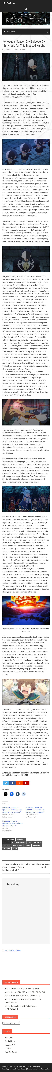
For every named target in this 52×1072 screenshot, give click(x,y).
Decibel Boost (10, 1041)
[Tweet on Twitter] (6, 783)
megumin (7, 849)
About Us (8, 1037)
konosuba (37, 846)
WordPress (22, 1069)
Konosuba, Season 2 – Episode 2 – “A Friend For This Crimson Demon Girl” (35, 809)
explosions (17, 846)
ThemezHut (45, 1069)
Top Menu (11, 3)
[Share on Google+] (26, 783)
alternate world (18, 842)
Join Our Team (11, 1052)
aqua (29, 842)
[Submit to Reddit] (19, 783)
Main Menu (11, 31)
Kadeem (25, 49)
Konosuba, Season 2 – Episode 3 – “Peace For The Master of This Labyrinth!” (12, 809)
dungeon (7, 846)
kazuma (27, 846)
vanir (15, 849)
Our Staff (8, 1048)
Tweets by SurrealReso (11, 950)
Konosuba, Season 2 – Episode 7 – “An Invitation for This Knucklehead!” (12, 823)
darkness (37, 842)
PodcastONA (10, 1045)
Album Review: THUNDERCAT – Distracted (22, 996)
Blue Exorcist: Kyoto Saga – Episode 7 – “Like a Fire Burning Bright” (13, 867)
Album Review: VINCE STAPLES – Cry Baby (22, 988)
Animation (20, 839)
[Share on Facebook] (12, 783)
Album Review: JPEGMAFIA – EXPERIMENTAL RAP (25, 992)
